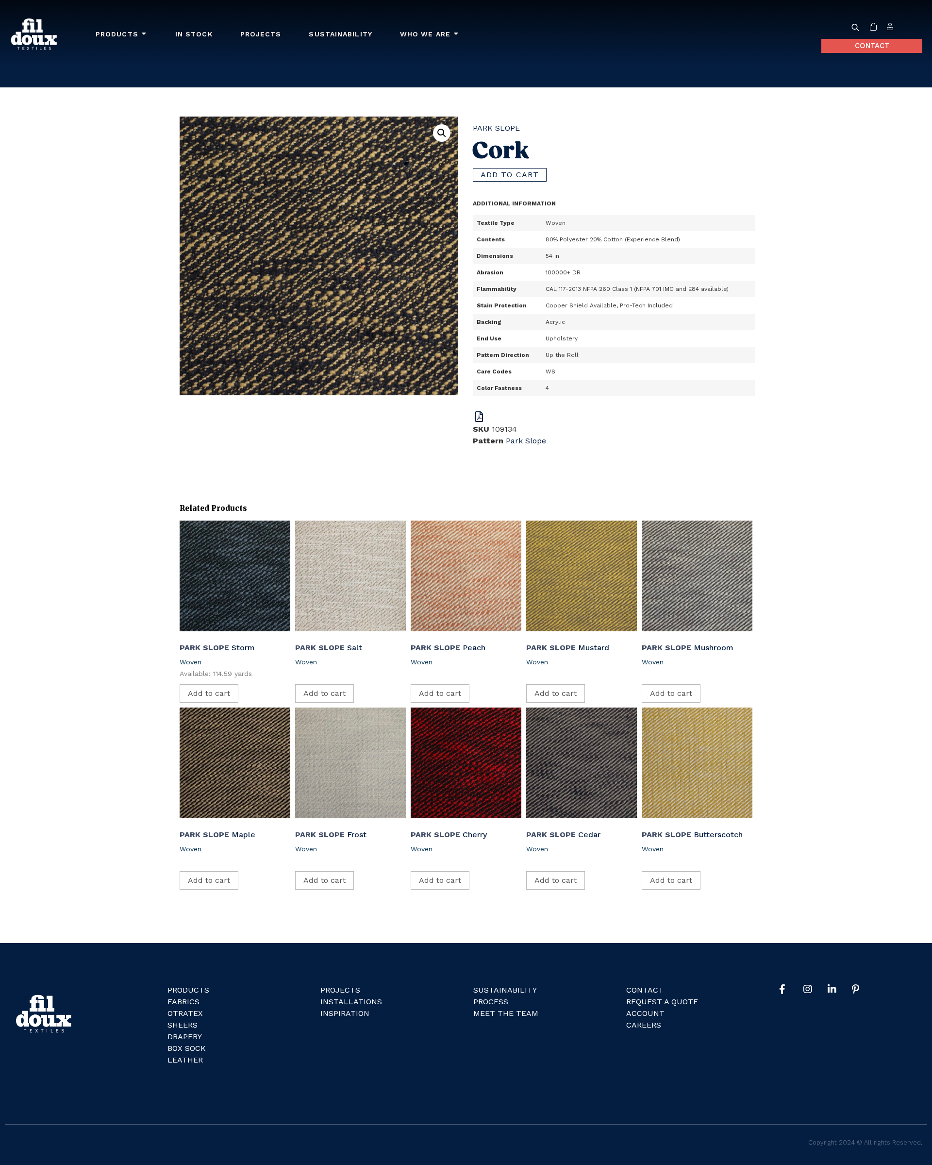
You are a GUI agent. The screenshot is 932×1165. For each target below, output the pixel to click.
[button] (441, 133)
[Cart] (873, 27)
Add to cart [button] (209, 693)
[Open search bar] (855, 27)
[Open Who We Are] (456, 34)
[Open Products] (144, 34)
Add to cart (510, 174)
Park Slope (496, 128)
